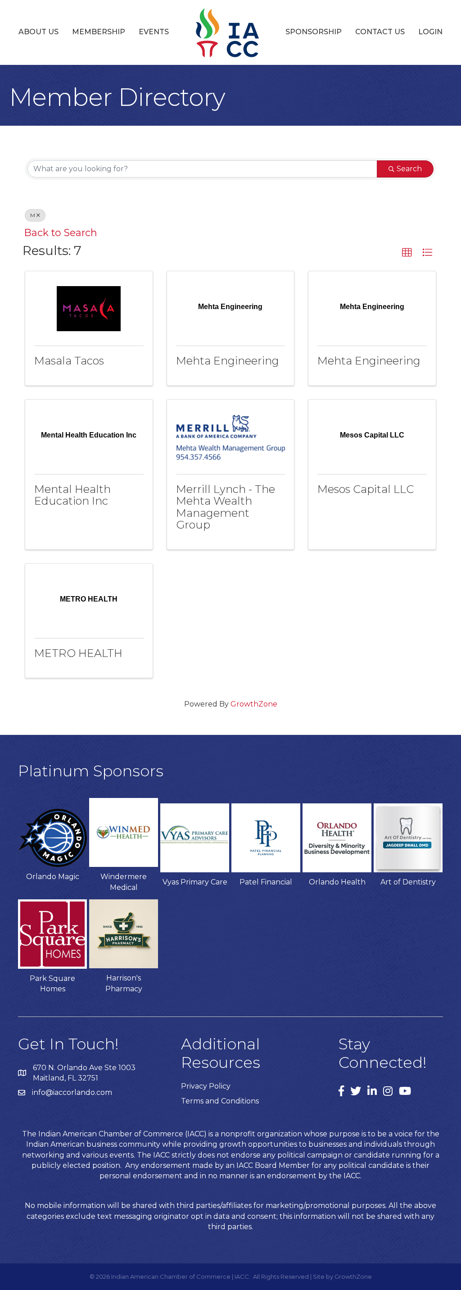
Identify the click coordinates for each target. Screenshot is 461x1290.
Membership (98, 31)
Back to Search (60, 232)
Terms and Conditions (220, 1101)
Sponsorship (313, 31)
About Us (38, 31)
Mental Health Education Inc (72, 495)
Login (430, 31)
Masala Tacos (69, 360)
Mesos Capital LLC (365, 489)
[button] (407, 253)
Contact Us (380, 31)
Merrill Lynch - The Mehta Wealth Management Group (225, 507)
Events (154, 31)
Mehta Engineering (227, 360)
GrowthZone (253, 704)
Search (409, 168)
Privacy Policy (205, 1086)
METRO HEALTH (78, 653)
